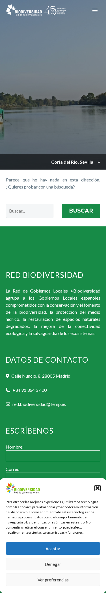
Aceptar (53, 548)
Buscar (81, 210)
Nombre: (14, 446)
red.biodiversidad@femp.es (39, 404)
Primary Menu (95, 10)
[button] (97, 488)
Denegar (53, 564)
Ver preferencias (53, 579)
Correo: (13, 469)
